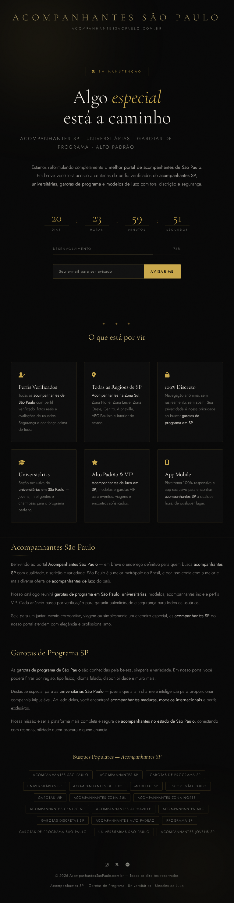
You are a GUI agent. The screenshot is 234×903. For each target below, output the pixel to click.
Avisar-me (162, 271)
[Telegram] (127, 865)
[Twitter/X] (117, 865)
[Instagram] (106, 865)
